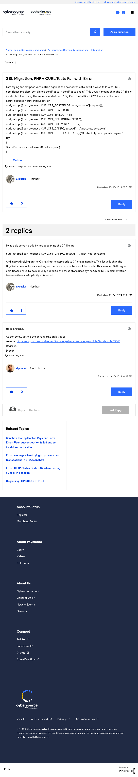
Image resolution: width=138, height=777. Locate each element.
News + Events (26, 604)
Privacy (62, 719)
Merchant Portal (27, 521)
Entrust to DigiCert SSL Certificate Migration (30, 166)
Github (21, 652)
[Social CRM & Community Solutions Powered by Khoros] (127, 769)
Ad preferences (85, 719)
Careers (22, 611)
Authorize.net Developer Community (25, 49)
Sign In (124, 12)
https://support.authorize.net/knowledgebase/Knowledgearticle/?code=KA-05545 (68, 341)
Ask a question (119, 31)
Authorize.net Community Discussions (68, 49)
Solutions (23, 563)
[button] (11, 203)
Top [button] (8, 768)
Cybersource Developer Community (13, 12)
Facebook (23, 646)
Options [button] (9, 62)
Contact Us (24, 597)
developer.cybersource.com (119, 2)
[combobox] (51, 32)
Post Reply (115, 410)
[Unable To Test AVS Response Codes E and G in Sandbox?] (132, 219)
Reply (121, 204)
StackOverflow (26, 659)
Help (119, 12)
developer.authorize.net (88, 2)
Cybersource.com (28, 591)
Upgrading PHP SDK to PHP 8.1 (25, 480)
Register (22, 514)
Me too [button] (17, 160)
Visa (19, 719)
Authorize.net (39, 719)
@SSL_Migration (17, 355)
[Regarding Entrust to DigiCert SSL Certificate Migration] (127, 219)
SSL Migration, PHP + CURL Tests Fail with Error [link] (33, 54)
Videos (21, 556)
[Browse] (130, 12)
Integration (97, 49)
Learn (20, 549)
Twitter (21, 639)
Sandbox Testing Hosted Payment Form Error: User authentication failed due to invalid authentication (31, 442)
